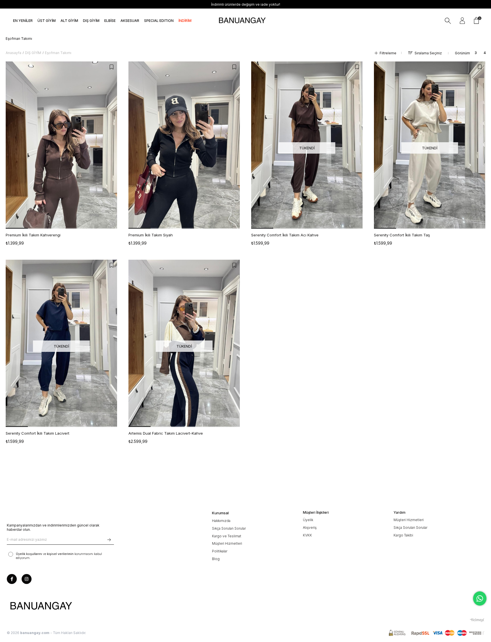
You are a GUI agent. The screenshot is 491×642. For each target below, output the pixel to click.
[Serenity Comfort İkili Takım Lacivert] (61, 343)
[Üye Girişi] (462, 20)
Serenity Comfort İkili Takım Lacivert (37, 433)
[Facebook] (12, 579)
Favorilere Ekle (111, 67)
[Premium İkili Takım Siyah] (184, 145)
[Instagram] (27, 579)
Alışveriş (310, 527)
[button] (17, 228)
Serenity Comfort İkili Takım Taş (402, 235)
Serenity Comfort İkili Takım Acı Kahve (285, 235)
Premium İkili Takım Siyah (150, 235)
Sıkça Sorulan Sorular (229, 528)
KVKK (307, 535)
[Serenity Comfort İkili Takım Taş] (429, 145)
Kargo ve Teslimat (226, 536)
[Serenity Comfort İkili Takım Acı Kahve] (307, 145)
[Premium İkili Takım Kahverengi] (61, 145)
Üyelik (308, 520)
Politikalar (219, 551)
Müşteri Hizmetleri (227, 543)
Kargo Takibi (403, 535)
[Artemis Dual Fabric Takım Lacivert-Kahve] (184, 343)
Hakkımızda (221, 521)
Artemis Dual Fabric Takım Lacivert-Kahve (165, 433)
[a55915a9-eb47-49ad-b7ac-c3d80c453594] (436, 633)
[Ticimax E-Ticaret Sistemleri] (477, 620)
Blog (216, 559)
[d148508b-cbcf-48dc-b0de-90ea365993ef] (41, 606)
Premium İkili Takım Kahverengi (33, 235)
